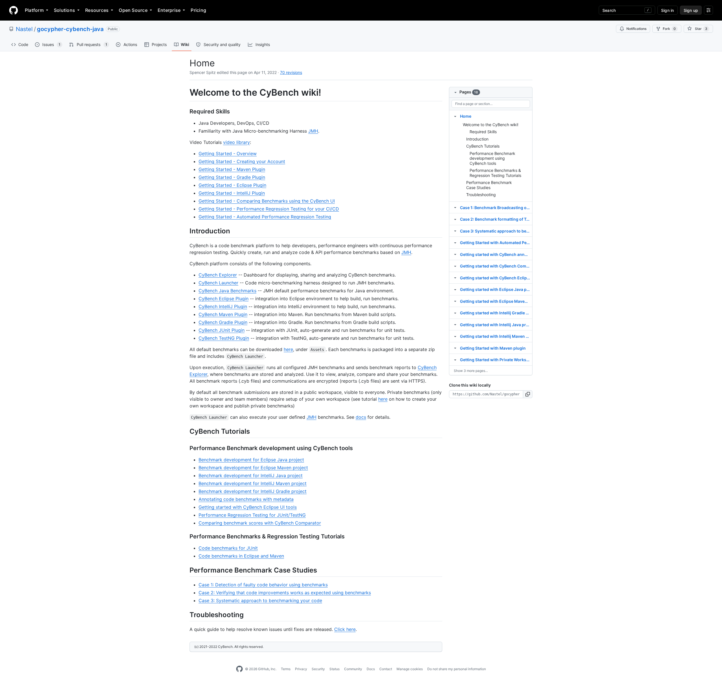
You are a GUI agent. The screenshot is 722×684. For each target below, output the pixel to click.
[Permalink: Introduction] (186, 231)
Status (334, 669)
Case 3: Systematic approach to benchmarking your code (260, 600)
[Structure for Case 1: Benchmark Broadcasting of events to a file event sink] (455, 207)
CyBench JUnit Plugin (222, 330)
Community (353, 669)
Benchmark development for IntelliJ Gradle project (253, 491)
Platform (34, 10)
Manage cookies (410, 669)
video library (236, 142)
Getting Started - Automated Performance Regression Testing (265, 217)
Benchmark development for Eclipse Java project (251, 459)
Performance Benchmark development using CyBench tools (492, 158)
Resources (97, 10)
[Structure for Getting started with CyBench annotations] (455, 254)
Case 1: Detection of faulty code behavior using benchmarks (263, 584)
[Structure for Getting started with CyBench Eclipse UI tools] (455, 277)
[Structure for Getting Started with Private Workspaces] (455, 359)
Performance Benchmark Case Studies (489, 185)
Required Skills (483, 131)
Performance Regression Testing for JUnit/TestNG (252, 515)
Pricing (198, 10)
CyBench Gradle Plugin (223, 322)
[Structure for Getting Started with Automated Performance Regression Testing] (455, 242)
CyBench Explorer (218, 275)
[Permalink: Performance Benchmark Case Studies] (186, 570)
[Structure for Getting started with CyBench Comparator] (455, 265)
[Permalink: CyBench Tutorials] (186, 431)
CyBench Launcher (218, 283)
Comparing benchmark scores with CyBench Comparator (260, 523)
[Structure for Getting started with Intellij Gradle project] (455, 312)
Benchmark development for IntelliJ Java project (251, 475)
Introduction (477, 139)
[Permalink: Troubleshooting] (186, 615)
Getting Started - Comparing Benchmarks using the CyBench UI (267, 201)
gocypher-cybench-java (70, 29)
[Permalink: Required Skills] (186, 111)
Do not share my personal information (456, 669)
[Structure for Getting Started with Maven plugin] (455, 347)
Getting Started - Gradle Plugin (232, 177)
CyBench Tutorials (482, 146)
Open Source (133, 10)
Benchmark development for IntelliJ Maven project (253, 483)
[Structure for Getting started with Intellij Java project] (455, 324)
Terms (285, 669)
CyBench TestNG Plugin (224, 338)
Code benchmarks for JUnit (228, 548)
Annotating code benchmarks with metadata (246, 499)
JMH (313, 131)
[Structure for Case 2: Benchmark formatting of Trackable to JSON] (455, 218)
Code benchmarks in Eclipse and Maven (241, 556)
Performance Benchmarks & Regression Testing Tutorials (495, 173)
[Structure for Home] (455, 115)
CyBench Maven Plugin (223, 314)
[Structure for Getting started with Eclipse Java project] (455, 289)
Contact (385, 669)
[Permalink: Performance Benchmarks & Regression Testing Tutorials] (186, 536)
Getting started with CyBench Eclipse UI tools (248, 507)
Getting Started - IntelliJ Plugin (232, 193)
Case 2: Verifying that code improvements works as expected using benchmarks (285, 592)
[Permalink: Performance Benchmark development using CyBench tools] (186, 448)
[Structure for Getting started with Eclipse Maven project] (455, 301)
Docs (371, 669)
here (288, 349)
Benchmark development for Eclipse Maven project (253, 467)
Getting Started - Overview (228, 153)
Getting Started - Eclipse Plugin (232, 185)
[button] (527, 394)
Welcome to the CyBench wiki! (490, 124)
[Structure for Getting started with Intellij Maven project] (455, 336)
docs (361, 417)
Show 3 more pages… (471, 371)
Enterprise (169, 10)
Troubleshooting (481, 194)
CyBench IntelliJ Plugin (223, 306)
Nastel (24, 29)
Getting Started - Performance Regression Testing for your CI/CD (269, 209)
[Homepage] (13, 10)
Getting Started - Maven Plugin (232, 169)
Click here (345, 629)
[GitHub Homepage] (239, 669)
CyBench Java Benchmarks (227, 290)
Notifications (636, 29)
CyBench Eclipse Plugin (223, 298)
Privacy (301, 669)
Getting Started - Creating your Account (242, 161)
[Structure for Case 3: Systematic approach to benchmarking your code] (455, 230)
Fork (669, 29)
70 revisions (291, 72)
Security (318, 669)
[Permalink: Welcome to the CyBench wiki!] (186, 93)
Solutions (64, 10)
